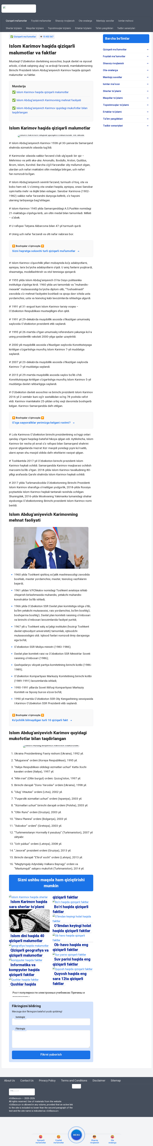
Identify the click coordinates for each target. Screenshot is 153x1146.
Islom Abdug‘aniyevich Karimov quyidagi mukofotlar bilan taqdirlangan (49, 110)
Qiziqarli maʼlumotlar (16, 20)
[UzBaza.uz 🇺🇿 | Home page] (19, 8)
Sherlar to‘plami (14, 28)
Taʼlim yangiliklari (104, 28)
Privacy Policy (47, 1080)
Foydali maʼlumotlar (41, 20)
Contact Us (27, 1080)
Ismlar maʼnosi (125, 20)
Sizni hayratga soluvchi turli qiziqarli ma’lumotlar (43, 251)
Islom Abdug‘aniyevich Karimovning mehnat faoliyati (48, 100)
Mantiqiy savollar (105, 20)
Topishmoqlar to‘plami (59, 28)
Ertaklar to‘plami (83, 28)
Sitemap (116, 1080)
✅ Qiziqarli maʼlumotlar (23, 36)
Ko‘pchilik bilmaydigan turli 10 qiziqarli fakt (40, 720)
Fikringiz (20, 1028)
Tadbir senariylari (126, 28)
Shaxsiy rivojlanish (65, 20)
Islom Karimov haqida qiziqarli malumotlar (42, 92)
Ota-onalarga (85, 20)
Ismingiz (20, 1017)
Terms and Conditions (74, 1080)
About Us (9, 1080)
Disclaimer (99, 1080)
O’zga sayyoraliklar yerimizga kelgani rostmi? (41, 422)
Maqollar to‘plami (35, 28)
